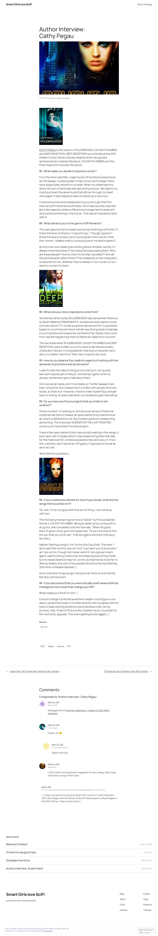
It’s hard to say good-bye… (21, 852)
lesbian (51, 646)
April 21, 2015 (46, 787)
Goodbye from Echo (18, 860)
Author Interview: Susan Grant (24, 868)
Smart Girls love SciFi (19, 4)
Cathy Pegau (53, 728)
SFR (68, 646)
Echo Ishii (51, 98)
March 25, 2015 (57, 744)
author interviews (63, 98)
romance (60, 646)
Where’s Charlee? (17, 844)
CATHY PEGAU (47, 150)
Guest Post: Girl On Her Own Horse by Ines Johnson (34, 671)
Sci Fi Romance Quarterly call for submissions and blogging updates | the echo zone (73, 790)
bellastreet (52, 767)
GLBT (43, 646)
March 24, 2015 (53, 702)
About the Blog (144, 4)
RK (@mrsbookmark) (60, 747)
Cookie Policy (48, 931)
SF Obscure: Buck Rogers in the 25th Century (126, 671)
